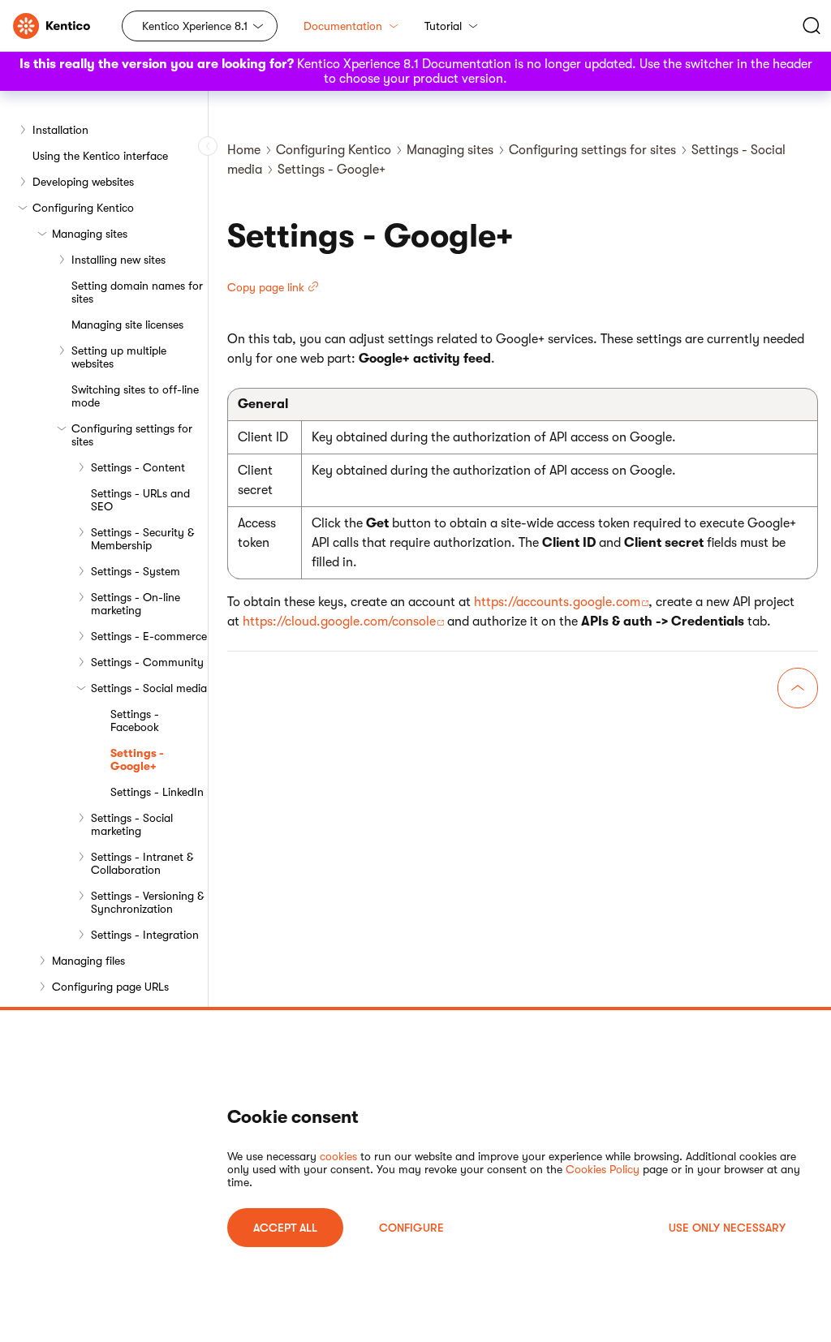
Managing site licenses (127, 324)
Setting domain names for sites (137, 292)
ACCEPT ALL (285, 1227)
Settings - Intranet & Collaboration (142, 863)
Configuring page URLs (110, 986)
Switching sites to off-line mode (135, 396)
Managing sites (89, 233)
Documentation (343, 25)
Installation (60, 129)
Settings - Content (138, 467)
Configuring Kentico (83, 207)
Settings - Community (147, 662)
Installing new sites (118, 259)
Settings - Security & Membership (142, 539)
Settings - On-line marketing (135, 604)
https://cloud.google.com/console (339, 621)
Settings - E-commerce (149, 636)
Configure (411, 1227)
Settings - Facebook (134, 720)
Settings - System (135, 571)
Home (243, 150)
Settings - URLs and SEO (140, 500)
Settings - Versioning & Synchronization (147, 902)
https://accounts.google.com (557, 602)
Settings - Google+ (137, 759)
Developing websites (83, 181)
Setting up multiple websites (118, 357)
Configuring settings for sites (131, 435)
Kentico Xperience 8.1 (195, 25)
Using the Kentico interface (100, 155)
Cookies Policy (602, 1169)
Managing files (88, 960)
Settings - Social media (149, 688)
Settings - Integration (145, 934)
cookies (338, 1156)
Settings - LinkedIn (157, 791)
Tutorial (443, 25)
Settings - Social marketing (132, 824)
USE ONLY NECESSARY (727, 1227)
